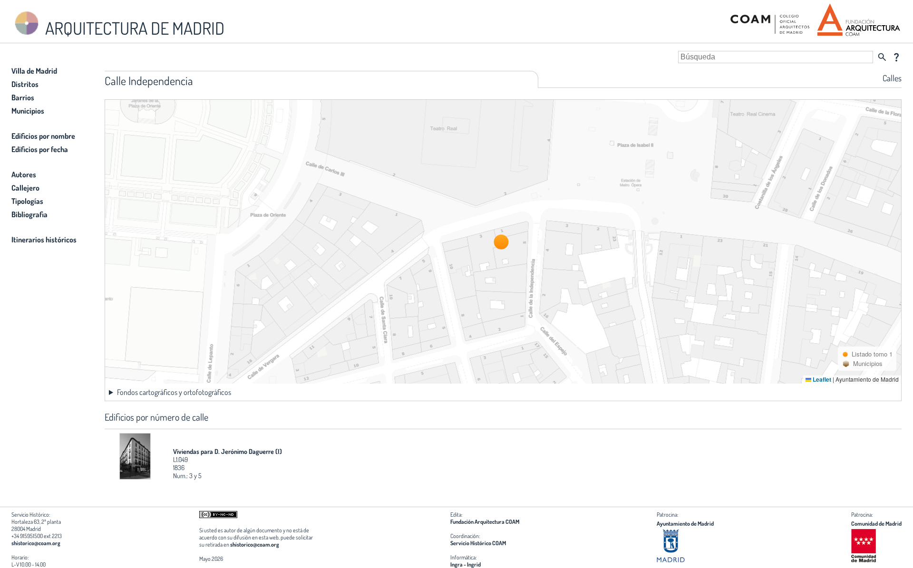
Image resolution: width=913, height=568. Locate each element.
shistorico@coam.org (35, 543)
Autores (23, 174)
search (882, 57)
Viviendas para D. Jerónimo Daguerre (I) (227, 451)
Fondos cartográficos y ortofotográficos (174, 392)
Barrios (22, 97)
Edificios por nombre (43, 136)
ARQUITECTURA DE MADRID (133, 28)
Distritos (25, 84)
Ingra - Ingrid (465, 564)
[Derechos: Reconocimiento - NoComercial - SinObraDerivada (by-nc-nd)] (218, 516)
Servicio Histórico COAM (478, 543)
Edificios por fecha (39, 149)
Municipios (27, 111)
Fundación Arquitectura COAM (484, 521)
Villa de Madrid (34, 71)
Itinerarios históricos (44, 239)
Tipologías (27, 201)
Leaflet (821, 379)
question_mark (896, 57)
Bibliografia (29, 214)
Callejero (25, 188)
